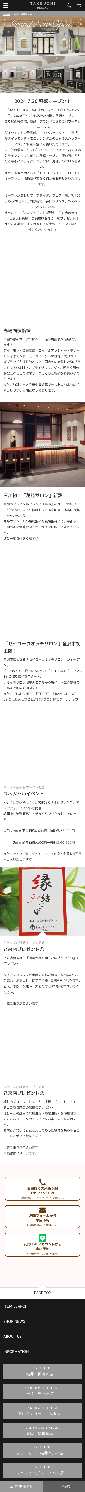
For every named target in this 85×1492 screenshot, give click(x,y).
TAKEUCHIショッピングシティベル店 (40, 1470)
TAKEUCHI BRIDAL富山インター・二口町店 (40, 1411)
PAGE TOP (42, 1293)
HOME (6, 14)
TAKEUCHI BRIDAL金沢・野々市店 (42, 1391)
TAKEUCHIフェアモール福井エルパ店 (40, 1450)
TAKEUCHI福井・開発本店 (40, 1371)
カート (79, 5)
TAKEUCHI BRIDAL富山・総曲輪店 (42, 1430)
